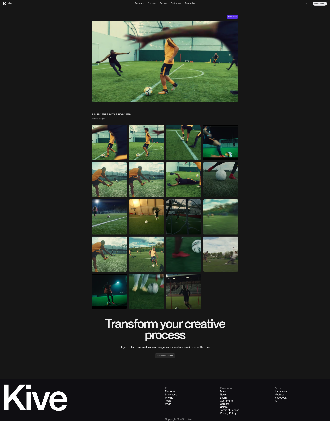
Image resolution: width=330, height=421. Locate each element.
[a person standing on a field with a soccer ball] (109, 216)
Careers (224, 404)
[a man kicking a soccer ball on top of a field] (109, 179)
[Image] (109, 142)
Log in (307, 3)
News (223, 395)
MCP (168, 404)
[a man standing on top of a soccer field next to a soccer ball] (146, 216)
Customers (176, 3)
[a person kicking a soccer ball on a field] (220, 179)
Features (139, 3)
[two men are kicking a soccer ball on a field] (183, 142)
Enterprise (190, 3)
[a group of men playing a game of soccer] (220, 254)
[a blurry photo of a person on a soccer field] (220, 216)
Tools (168, 401)
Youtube (279, 395)
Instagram (281, 391)
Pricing (163, 3)
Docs (223, 391)
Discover (152, 3)
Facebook (281, 398)
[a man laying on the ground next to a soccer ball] (183, 179)
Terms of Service (229, 410)
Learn (223, 398)
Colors (224, 407)
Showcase (171, 395)
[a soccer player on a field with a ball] (183, 291)
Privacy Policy (228, 413)
